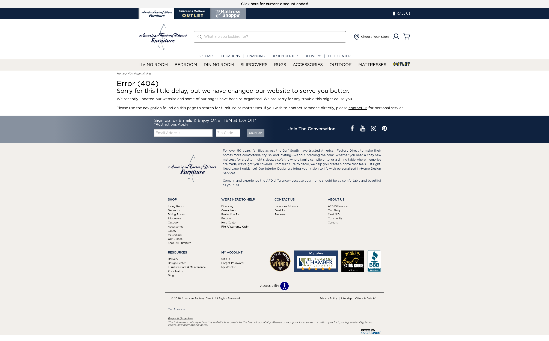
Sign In (225, 259)
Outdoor (340, 65)
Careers (333, 222)
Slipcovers (254, 65)
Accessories (308, 65)
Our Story (334, 210)
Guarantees (228, 210)
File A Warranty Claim (235, 226)
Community (335, 218)
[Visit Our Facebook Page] (352, 129)
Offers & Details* (365, 298)
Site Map (346, 298)
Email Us (279, 210)
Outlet (401, 64)
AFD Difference (337, 206)
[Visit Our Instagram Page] (374, 129)
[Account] (396, 37)
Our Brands (175, 238)
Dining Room (219, 65)
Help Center (339, 56)
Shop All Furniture (179, 242)
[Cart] (406, 37)
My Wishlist (228, 267)
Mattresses (372, 65)
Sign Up (255, 132)
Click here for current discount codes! (274, 4)
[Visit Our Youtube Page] (363, 129)
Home (120, 73)
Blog (171, 275)
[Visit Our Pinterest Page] (384, 129)
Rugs (280, 65)
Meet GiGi (334, 214)
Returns (226, 218)
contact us (357, 108)
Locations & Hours (286, 206)
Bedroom (186, 65)
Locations (230, 56)
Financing (256, 56)
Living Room (153, 65)
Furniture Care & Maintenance (187, 267)
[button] (371, 37)
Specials (206, 56)
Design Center (285, 56)
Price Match (175, 271)
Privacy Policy (329, 298)
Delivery (313, 56)
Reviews (279, 214)
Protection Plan (231, 214)
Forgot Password (232, 263)
